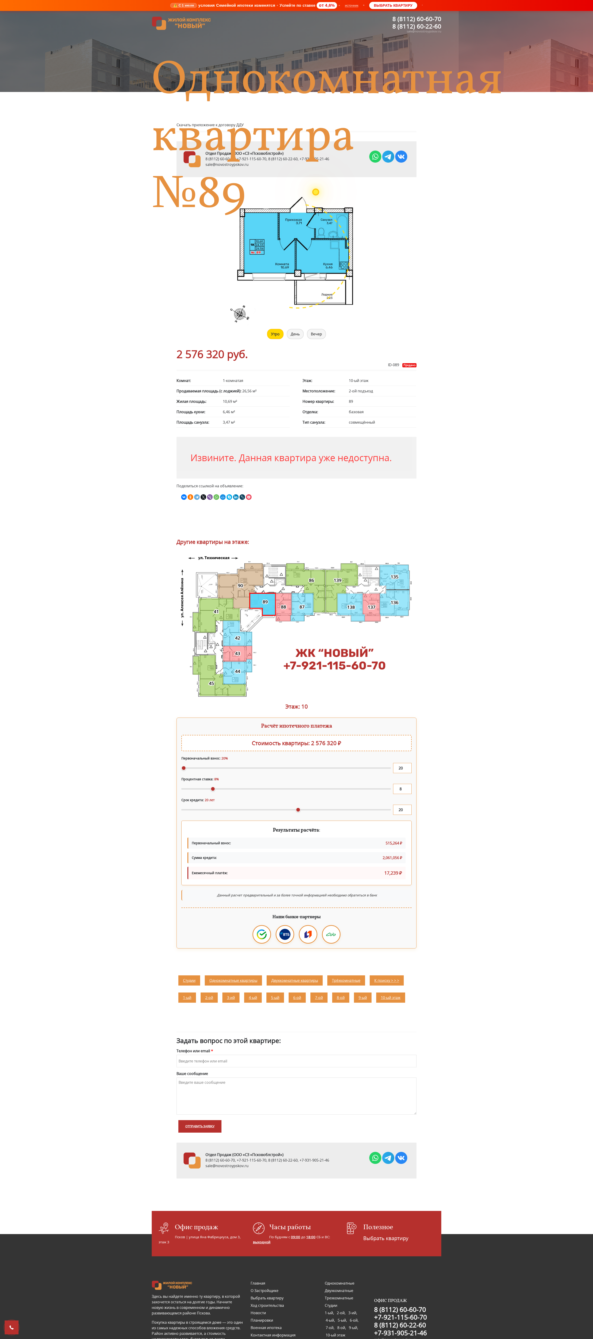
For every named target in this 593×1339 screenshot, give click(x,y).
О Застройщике (264, 1288)
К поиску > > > (386, 978)
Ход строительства (267, 1303)
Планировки (262, 1317)
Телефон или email (195, 1048)
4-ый (253, 995)
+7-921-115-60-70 (251, 1157)
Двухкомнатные (339, 1288)
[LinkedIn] (236, 497)
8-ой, (342, 1325)
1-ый (187, 995)
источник (351, 5)
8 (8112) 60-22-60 (416, 26)
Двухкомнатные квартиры (294, 978)
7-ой (319, 995)
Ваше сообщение (192, 1071)
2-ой (209, 995)
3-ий (231, 995)
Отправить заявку (199, 1124)
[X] (203, 497)
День (295, 334)
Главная (258, 1280)
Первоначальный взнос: (204, 758)
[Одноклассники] (190, 497)
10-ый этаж (391, 995)
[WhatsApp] (216, 497)
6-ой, (354, 1317)
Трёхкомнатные (346, 978)
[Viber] (210, 497)
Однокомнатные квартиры (233, 978)
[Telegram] (197, 497)
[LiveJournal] (242, 497)
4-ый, (331, 1317)
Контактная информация (273, 1332)
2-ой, (341, 1310)
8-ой (341, 995)
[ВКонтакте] (184, 497)
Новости (258, 1310)
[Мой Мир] (223, 497)
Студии (189, 978)
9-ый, (353, 1325)
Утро (275, 334)
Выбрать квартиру (393, 5)
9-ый (363, 995)
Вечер (316, 334)
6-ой (297, 995)
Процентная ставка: (200, 779)
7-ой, (330, 1325)
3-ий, (352, 1310)
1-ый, (330, 1310)
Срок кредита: (198, 800)
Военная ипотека (266, 1325)
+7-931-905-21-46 (314, 1157)
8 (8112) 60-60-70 (416, 18)
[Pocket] (249, 497)
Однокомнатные (339, 1280)
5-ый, (343, 1317)
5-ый (275, 995)
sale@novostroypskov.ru (424, 31)
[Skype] (229, 497)
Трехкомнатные (339, 1295)
